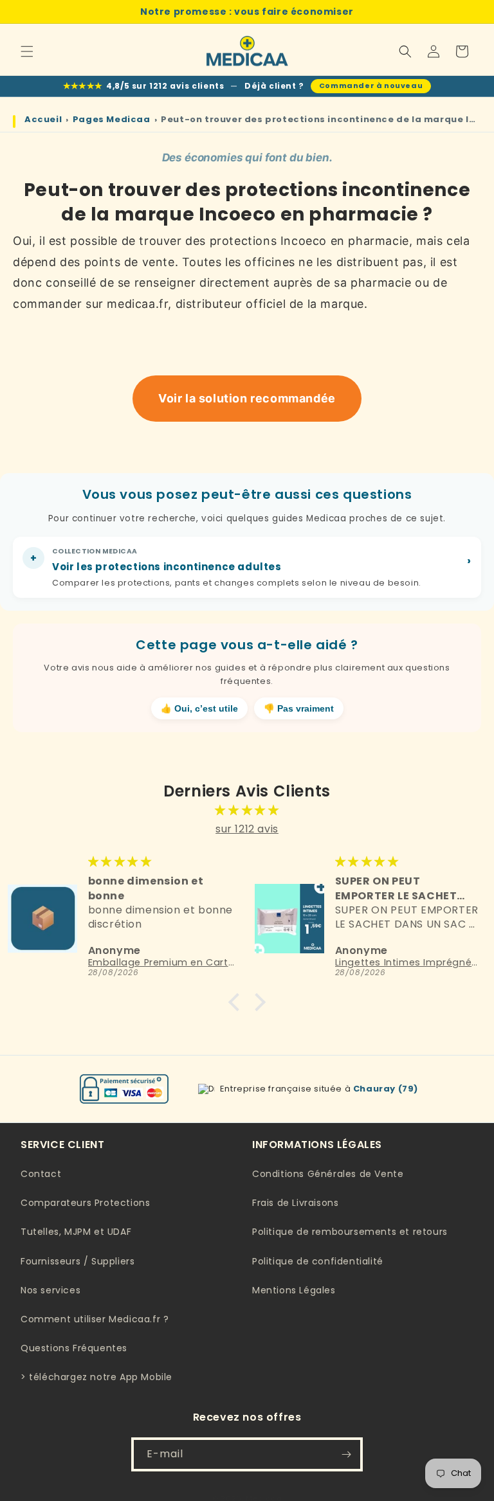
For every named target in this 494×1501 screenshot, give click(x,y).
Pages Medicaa (112, 119)
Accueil (43, 119)
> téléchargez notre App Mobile (96, 1377)
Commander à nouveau (371, 85)
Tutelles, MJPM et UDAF (76, 1231)
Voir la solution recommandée (247, 398)
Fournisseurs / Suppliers (77, 1261)
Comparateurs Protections (85, 1202)
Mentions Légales (294, 1290)
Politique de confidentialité (317, 1261)
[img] (247, 810)
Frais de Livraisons (295, 1202)
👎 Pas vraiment (299, 709)
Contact (41, 1173)
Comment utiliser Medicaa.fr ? (95, 1319)
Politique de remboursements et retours (350, 1231)
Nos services (50, 1290)
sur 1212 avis (247, 829)
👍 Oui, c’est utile (199, 709)
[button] (27, 51)
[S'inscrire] (346, 1454)
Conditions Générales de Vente (327, 1173)
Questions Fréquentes (74, 1348)
